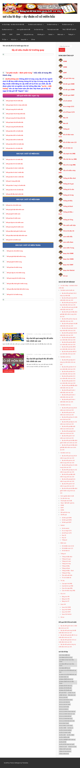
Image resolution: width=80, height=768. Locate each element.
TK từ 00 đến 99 (68, 231)
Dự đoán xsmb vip (52, 24)
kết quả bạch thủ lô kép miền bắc (15, 113)
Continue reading (8, 348)
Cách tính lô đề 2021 (64, 655)
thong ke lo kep (63, 746)
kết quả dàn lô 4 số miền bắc (14, 148)
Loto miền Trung (68, 248)
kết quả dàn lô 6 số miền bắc (14, 159)
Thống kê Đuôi (68, 206)
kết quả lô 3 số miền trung (14, 294)
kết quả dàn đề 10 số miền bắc (15, 144)
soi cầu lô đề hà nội (64, 737)
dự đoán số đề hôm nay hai (66, 679)
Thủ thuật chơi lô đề (52, 29)
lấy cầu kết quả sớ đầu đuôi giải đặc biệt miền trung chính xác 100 (68, 314)
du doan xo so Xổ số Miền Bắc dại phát (67, 671)
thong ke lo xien (72, 746)
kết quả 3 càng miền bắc (13, 181)
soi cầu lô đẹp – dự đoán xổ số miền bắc (29, 16)
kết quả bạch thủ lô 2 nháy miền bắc (16, 105)
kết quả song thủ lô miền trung (16, 278)
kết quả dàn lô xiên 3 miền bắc (15, 172)
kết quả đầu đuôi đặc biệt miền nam (16, 235)
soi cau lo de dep (63, 697)
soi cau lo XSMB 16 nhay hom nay (67, 711)
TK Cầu (4, 39)
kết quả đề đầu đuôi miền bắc (14, 194)
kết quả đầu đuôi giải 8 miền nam (16, 231)
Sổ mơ (33, 39)
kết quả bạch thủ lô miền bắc (14, 100)
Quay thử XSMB (68, 253)
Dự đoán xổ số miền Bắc (65, 688)
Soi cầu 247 (70, 728)
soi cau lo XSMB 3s (63, 709)
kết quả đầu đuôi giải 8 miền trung (17, 283)
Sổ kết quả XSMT (68, 95)
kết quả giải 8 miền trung (14, 262)
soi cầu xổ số (62, 742)
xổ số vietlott (67, 101)
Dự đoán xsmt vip (7, 29)
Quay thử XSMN (68, 259)
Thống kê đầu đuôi (69, 178)
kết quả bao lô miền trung (14, 267)
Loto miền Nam (68, 242)
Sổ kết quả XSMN (69, 89)
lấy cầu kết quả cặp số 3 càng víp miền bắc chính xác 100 (67, 362)
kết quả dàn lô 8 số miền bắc (14, 164)
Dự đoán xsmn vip (67, 24)
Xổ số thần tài (68, 148)
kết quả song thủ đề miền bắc (14, 126)
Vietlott (50, 34)
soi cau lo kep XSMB (64, 706)
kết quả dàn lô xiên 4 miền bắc (15, 177)
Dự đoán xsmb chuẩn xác (35, 24)
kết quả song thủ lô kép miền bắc (15, 118)
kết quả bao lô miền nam (13, 218)
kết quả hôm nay (28, 34)
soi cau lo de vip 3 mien (64, 704)
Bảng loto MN (66, 599)
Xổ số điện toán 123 (69, 142)
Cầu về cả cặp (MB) (69, 165)
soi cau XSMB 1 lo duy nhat (65, 725)
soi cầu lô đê (62, 735)
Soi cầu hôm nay (38, 29)
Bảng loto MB (65, 596)
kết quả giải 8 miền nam (13, 214)
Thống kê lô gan (68, 184)
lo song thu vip (71, 692)
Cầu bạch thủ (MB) (69, 154)
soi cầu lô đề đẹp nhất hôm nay (67, 739)
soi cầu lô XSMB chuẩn (65, 732)
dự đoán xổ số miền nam (65, 690)
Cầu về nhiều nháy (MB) (68, 590)
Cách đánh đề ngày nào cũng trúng (66, 664)
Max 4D (65, 123)
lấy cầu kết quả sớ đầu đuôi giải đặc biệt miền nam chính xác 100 (68, 447)
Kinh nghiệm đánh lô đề (23, 29)
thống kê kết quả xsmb (65, 749)
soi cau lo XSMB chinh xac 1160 (67, 713)
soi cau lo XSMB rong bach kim (66, 721)
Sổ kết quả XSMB (68, 84)
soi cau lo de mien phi (64, 702)
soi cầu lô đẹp (70, 735)
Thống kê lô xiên (68, 189)
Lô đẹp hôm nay (63, 695)
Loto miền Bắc (67, 236)
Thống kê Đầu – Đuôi (68, 570)
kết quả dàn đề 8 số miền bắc (14, 139)
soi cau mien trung (64, 723)
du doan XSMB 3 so (63, 677)
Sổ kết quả (40, 34)
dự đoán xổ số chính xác (65, 685)
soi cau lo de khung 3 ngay (65, 699)
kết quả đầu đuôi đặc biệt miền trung (18, 289)
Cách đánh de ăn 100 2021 (65, 657)
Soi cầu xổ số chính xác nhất (66, 744)
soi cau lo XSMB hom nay (65, 716)
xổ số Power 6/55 (69, 112)
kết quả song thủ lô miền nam (15, 227)
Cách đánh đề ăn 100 (64, 668)
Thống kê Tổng (68, 220)
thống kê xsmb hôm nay (65, 751)
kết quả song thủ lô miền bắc (14, 109)
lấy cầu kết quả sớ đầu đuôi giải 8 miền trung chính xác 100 (68, 491)
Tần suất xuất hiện (69, 225)
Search (62, 50)
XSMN (18, 34)
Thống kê (70, 34)
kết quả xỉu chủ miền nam (13, 205)
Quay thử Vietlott (69, 270)
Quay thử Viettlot (66, 614)
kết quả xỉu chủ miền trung (15, 251)
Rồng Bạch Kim (71, 695)
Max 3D (65, 118)
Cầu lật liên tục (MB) (70, 159)
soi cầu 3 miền (62, 728)
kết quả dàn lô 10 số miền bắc (14, 189)
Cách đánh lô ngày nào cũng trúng (66, 660)
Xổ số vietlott (65, 528)
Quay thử (23, 39)
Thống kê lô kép (68, 195)
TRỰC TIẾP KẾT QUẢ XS (69, 29)
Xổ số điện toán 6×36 (68, 546)
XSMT (10, 34)
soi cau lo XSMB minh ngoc (65, 718)
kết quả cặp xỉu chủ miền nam (14, 222)
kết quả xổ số (62, 692)
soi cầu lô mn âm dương (65, 730)
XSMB (3, 34)
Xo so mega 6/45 (68, 106)
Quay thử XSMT (68, 265)
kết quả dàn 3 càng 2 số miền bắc (15, 185)
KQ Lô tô (13, 39)
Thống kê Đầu (67, 201)
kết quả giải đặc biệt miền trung (16, 256)
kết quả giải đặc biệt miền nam (15, 209)
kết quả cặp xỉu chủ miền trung (16, 272)
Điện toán (60, 34)
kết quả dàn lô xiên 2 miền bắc (15, 168)
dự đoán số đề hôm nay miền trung (66, 682)
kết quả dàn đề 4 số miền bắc (14, 131)
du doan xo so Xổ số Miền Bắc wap (67, 674)
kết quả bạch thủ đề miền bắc (14, 122)
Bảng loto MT (65, 601)
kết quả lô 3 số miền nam (13, 240)
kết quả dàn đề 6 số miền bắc (14, 135)
